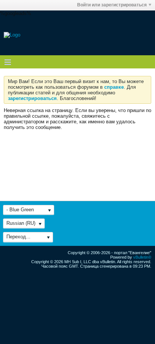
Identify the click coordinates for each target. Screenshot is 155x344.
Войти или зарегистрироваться (112, 5)
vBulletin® (142, 257)
